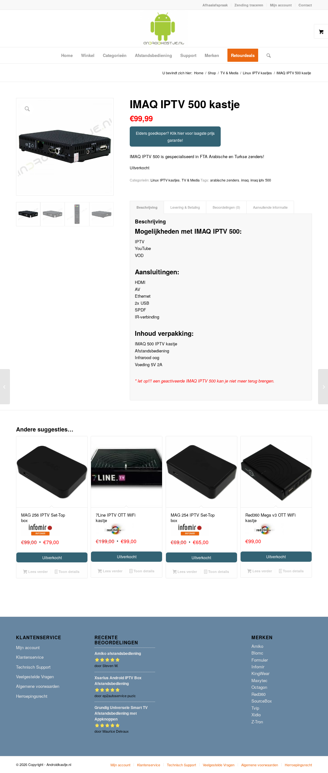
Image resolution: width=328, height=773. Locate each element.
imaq (245, 179)
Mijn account (281, 5)
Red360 (258, 694)
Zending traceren (248, 5)
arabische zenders (224, 179)
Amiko (257, 646)
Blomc (257, 653)
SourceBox (261, 701)
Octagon (259, 687)
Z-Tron (257, 722)
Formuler (259, 660)
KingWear (260, 673)
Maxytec (259, 680)
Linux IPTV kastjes (165, 179)
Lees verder (37, 571)
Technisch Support (33, 667)
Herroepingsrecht (31, 696)
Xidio (256, 715)
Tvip (255, 708)
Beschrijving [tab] (147, 207)
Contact (305, 5)
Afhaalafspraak (215, 5)
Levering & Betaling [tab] (185, 207)
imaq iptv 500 (260, 179)
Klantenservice (30, 657)
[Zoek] (266, 55)
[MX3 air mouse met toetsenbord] (5, 386)
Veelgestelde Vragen (35, 676)
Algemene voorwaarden (37, 686)
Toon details (68, 571)
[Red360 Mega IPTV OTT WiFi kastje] (323, 386)
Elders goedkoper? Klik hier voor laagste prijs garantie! (175, 136)
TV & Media (191, 179)
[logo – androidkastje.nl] (164, 28)
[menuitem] (215, 5)
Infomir (257, 667)
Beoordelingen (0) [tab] (226, 207)
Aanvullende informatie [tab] (270, 207)
